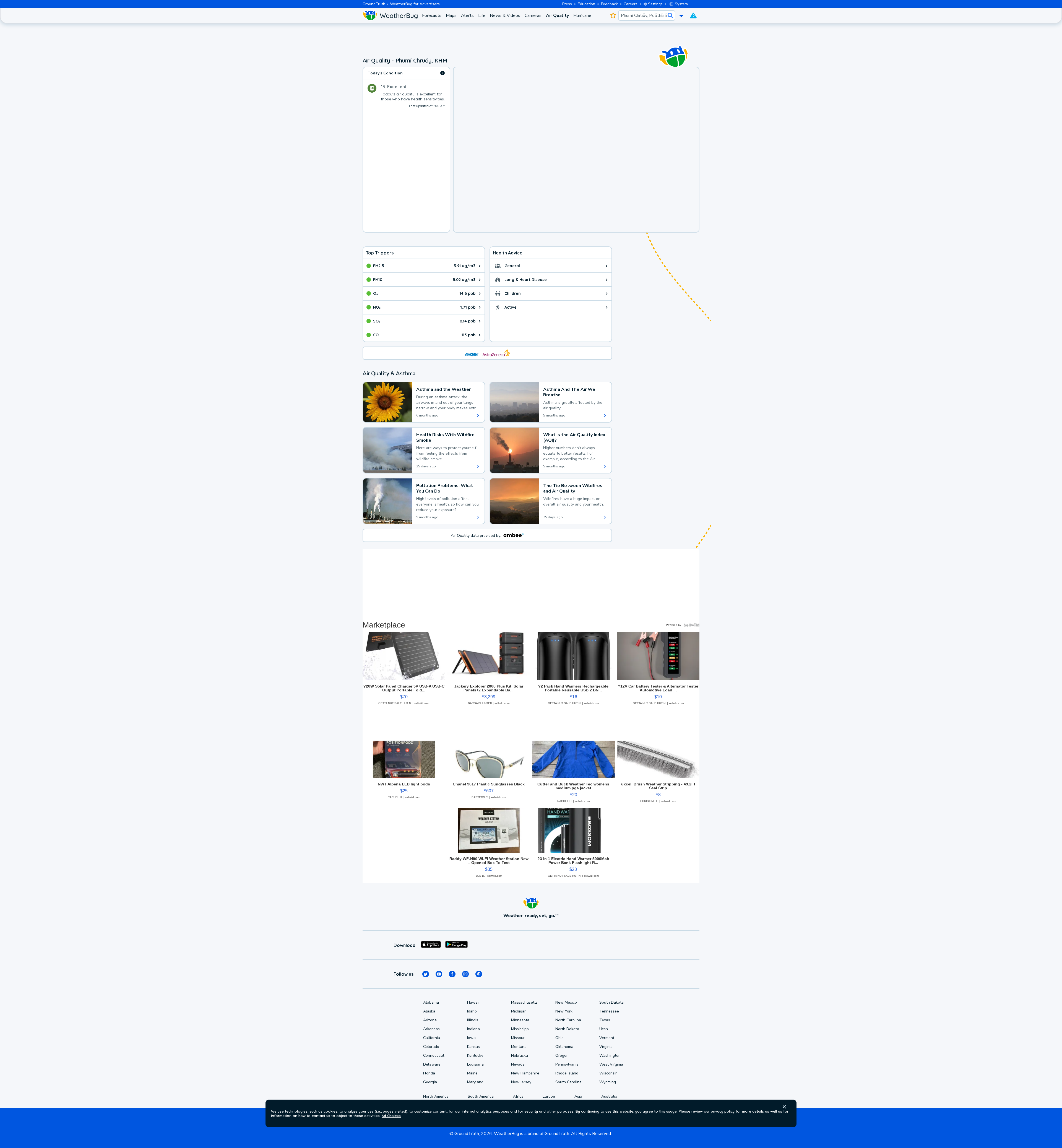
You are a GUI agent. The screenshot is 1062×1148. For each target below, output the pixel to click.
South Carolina (568, 1082)
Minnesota (520, 1020)
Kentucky (475, 1055)
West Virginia (611, 1064)
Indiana (473, 1029)
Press (567, 4)
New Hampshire (525, 1073)
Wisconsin (608, 1073)
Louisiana (475, 1064)
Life (481, 15)
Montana (519, 1046)
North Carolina (568, 1020)
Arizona (430, 1020)
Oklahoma (564, 1046)
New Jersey (521, 1082)
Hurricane (582, 15)
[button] (784, 1106)
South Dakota (611, 1002)
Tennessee (609, 1011)
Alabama (431, 1002)
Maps (451, 15)
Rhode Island (566, 1073)
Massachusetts (524, 1002)
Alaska (429, 1011)
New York (563, 1011)
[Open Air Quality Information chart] (442, 73)
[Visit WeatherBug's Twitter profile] (425, 974)
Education (586, 4)
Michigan (519, 1011)
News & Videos (505, 15)
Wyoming (607, 1082)
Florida (429, 1073)
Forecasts (431, 15)
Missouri (518, 1037)
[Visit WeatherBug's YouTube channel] (439, 974)
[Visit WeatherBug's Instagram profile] (465, 974)
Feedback (609, 4)
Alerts (467, 15)
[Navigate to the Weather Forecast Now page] (390, 15)
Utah (603, 1029)
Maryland (475, 1082)
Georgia (430, 1082)
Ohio (559, 1037)
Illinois (472, 1020)
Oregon (562, 1055)
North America (436, 1096)
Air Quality (557, 15)
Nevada (518, 1064)
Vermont (606, 1037)
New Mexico (566, 1002)
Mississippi (520, 1029)
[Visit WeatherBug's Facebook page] (452, 974)
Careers (630, 4)
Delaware (432, 1064)
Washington (610, 1055)
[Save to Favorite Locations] (613, 15)
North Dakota (567, 1029)
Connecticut (433, 1055)
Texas (604, 1020)
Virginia (606, 1046)
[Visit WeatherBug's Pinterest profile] (478, 974)
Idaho (472, 1011)
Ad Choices (391, 1115)
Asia (578, 1096)
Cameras (533, 15)
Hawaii (473, 1002)
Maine (472, 1073)
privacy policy (723, 1111)
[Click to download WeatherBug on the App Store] (431, 945)
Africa (518, 1096)
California (431, 1037)
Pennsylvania (567, 1064)
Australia (609, 1096)
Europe (549, 1096)
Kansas (473, 1046)
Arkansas (431, 1029)
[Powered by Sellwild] (691, 625)
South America (481, 1096)
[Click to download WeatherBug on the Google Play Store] (456, 945)
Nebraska (519, 1055)
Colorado (431, 1046)
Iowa (471, 1037)
